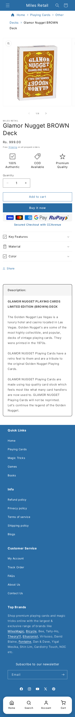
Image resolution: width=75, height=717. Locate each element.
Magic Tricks (16, 457)
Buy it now (37, 208)
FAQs (11, 575)
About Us (14, 584)
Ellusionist (30, 636)
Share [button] (11, 268)
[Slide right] (46, 113)
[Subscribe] (63, 674)
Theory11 (14, 636)
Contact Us (15, 593)
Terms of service (19, 516)
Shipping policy (18, 525)
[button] (7, 5)
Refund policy (17, 499)
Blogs (11, 534)
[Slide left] (29, 113)
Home (21, 15)
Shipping (12, 147)
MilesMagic (16, 631)
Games (12, 466)
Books (12, 475)
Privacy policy (17, 508)
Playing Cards (40, 15)
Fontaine (25, 641)
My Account (16, 558)
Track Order (16, 567)
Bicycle (31, 631)
